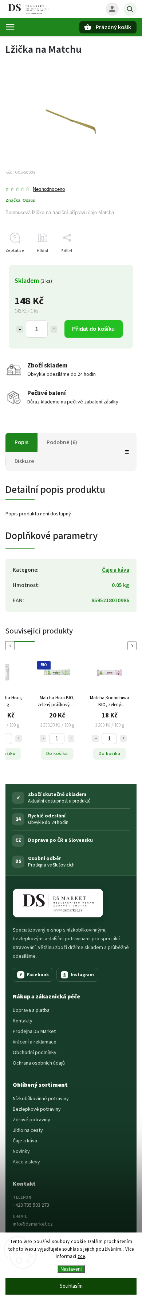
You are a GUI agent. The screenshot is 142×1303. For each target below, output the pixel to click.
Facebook (34, 975)
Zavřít (114, 264)
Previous (11, 645)
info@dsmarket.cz (33, 1224)
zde (81, 1256)
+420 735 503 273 (31, 1205)
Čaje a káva (115, 570)
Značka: (20, 200)
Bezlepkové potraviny (37, 1109)
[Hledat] (130, 9)
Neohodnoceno (49, 189)
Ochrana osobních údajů (39, 1063)
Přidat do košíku (93, 329)
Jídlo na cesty (28, 1130)
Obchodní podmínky (34, 1052)
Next (133, 645)
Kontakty (22, 1021)
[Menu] (10, 26)
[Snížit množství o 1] (19, 329)
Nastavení (71, 1269)
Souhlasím (71, 1286)
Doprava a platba (31, 1010)
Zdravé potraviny (31, 1119)
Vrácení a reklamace (34, 1042)
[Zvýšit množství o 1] (54, 329)
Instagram (78, 975)
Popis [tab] (21, 442)
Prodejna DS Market (34, 1031)
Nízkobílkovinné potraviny (41, 1098)
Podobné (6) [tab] (62, 442)
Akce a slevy (26, 1162)
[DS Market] (58, 903)
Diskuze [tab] (24, 461)
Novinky (21, 1151)
